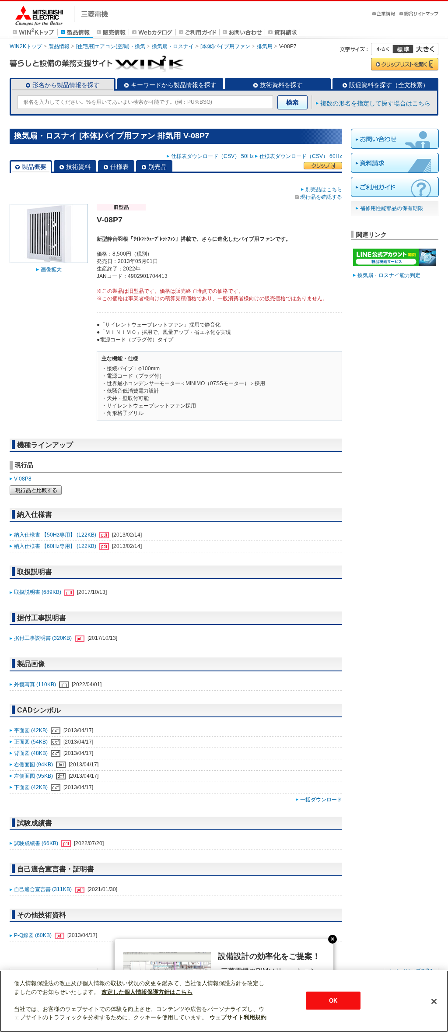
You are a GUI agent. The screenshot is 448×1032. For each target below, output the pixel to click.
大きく (420, 49)
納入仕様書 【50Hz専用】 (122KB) (56, 535)
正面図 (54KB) (31, 742)
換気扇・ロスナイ (173, 46)
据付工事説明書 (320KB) (43, 638)
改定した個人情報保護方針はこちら (147, 992)
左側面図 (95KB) (34, 776)
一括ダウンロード (321, 800)
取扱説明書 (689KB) (38, 592)
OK (333, 1000)
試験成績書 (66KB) (37, 843)
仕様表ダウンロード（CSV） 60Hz (300, 156)
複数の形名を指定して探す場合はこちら (375, 103)
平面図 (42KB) (31, 730)
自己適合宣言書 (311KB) (43, 889)
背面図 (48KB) (31, 753)
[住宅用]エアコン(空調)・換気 (110, 46)
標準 (402, 49)
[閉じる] (434, 1001)
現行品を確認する (321, 197)
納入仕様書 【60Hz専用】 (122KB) (56, 546)
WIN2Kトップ (26, 46)
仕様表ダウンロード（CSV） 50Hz (212, 156)
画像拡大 (51, 270)
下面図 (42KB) (31, 787)
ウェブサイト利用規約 (238, 1017)
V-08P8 (23, 479)
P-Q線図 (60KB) (33, 935)
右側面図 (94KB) (34, 765)
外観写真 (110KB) (35, 684)
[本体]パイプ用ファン (225, 46)
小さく (387, 49)
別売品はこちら (323, 189)
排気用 (265, 46)
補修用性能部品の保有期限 (391, 208)
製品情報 (59, 46)
